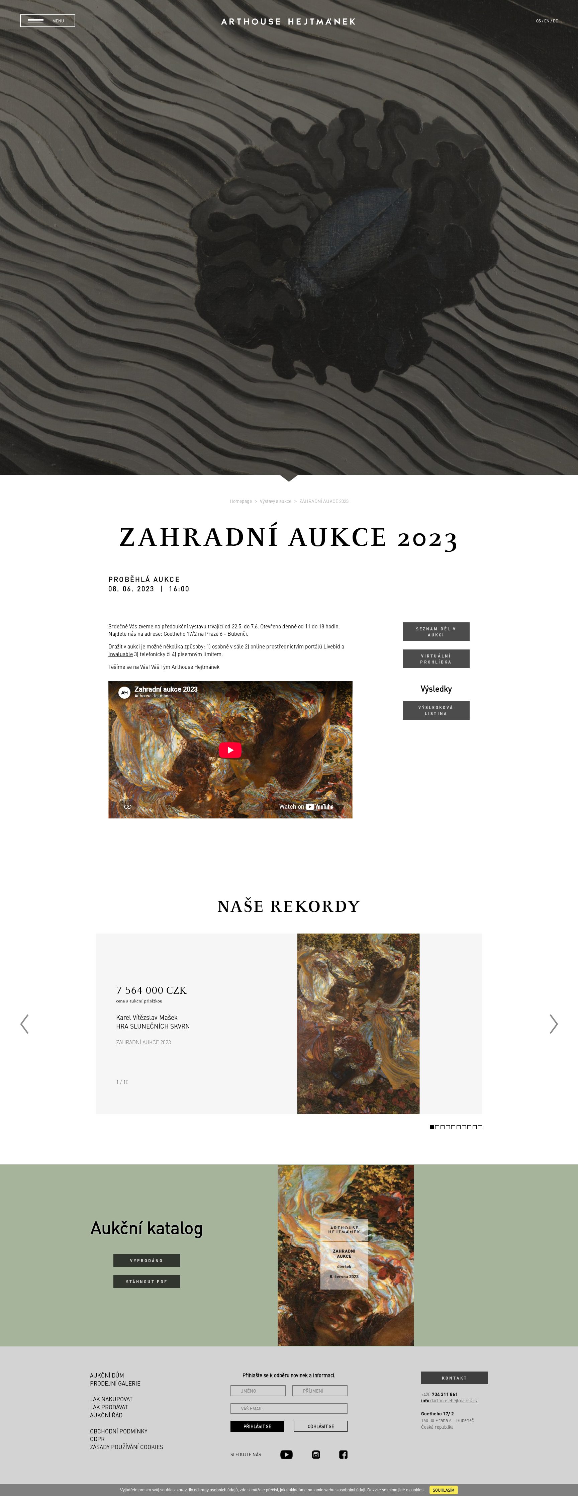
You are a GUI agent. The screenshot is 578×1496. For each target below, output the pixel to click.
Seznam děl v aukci (436, 632)
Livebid (332, 646)
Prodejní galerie (115, 1383)
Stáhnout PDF (147, 1282)
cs (538, 21)
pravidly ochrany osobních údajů (208, 1490)
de (555, 20)
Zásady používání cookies (126, 1447)
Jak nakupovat (111, 1399)
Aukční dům (107, 1375)
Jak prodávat (109, 1407)
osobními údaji (352, 1490)
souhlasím (444, 1490)
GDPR (97, 1439)
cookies (416, 1490)
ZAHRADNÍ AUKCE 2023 (324, 501)
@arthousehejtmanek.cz (449, 1400)
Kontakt (454, 1378)
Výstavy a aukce (276, 501)
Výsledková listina (436, 710)
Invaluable (120, 653)
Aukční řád (106, 1415)
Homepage (241, 501)
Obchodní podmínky (119, 1431)
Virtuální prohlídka (436, 659)
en (547, 20)
